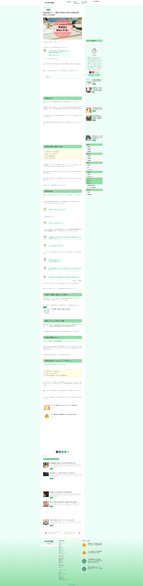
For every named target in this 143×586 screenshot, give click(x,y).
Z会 (88, 167)
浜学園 (89, 174)
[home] (98, 72)
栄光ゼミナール (90, 176)
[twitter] (57, 452)
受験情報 (88, 153)
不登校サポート (76, 1)
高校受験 (89, 158)
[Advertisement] (62, 87)
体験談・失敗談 (76, 3)
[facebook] (60, 452)
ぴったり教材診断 (84, 1)
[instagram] (93, 72)
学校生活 (89, 146)
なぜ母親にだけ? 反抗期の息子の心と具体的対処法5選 (60, 492)
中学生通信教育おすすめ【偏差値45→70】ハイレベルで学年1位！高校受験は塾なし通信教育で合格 (95, 560)
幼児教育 (89, 151)
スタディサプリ (90, 169)
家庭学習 (89, 149)
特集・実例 (88, 189)
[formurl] (95, 72)
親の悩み (45, 455)
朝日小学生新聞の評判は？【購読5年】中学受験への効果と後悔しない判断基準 (97, 117)
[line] (65, 452)
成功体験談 (89, 194)
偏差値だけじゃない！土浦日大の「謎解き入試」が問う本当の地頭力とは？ (97, 137)
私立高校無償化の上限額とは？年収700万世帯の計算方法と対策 (62, 463)
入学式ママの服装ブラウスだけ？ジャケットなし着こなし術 (62, 520)
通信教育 (88, 162)
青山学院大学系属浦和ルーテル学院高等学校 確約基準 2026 (97, 81)
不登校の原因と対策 (91, 185)
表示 (49, 76)
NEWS (89, 192)
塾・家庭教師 (89, 171)
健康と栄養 (88, 180)
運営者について (84, 3)
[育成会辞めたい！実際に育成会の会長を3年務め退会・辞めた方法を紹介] (62, 452)
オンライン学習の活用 (91, 187)
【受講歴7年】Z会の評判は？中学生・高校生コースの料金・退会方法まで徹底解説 (97, 89)
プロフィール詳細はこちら (94, 75)
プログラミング (89, 178)
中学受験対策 (68, 1)
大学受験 (89, 160)
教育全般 (88, 144)
